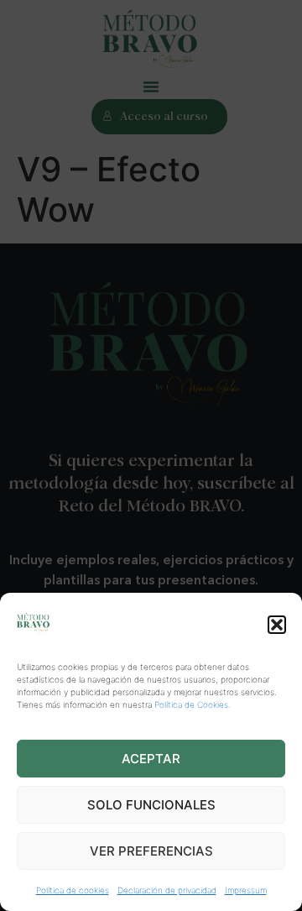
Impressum (246, 890)
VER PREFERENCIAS (151, 851)
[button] (276, 624)
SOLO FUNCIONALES (151, 805)
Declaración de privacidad (166, 890)
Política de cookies (72, 890)
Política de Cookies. (192, 704)
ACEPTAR (151, 759)
